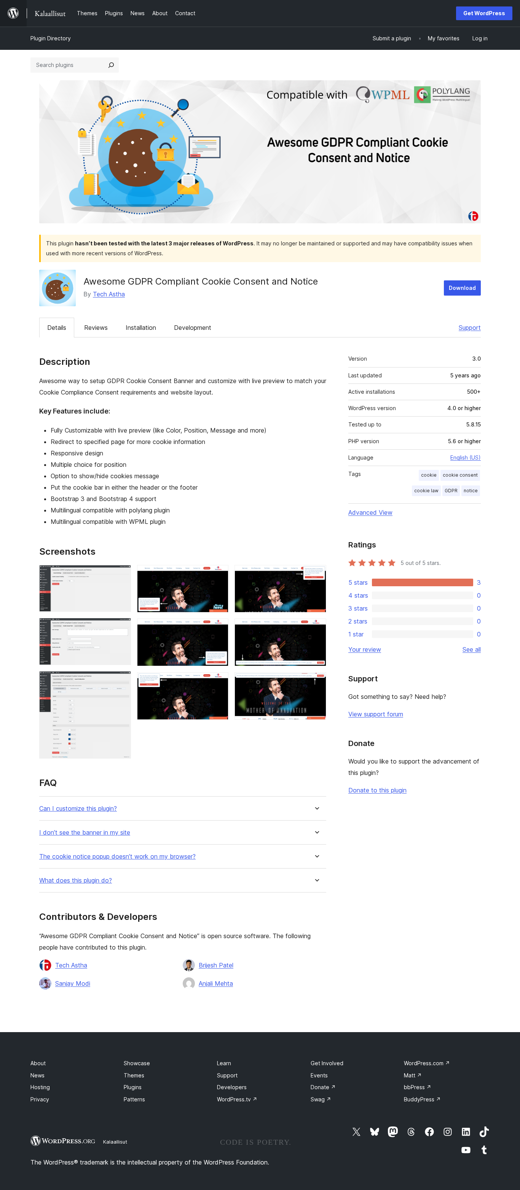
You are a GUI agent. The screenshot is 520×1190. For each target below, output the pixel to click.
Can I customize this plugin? (78, 808)
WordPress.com (427, 1063)
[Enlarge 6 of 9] (218, 682)
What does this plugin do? (75, 880)
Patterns (134, 1099)
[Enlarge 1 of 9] (120, 575)
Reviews (96, 327)
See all (472, 649)
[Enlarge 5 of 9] (218, 629)
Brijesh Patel (216, 965)
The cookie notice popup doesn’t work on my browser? (117, 856)
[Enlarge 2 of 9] (120, 628)
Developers (232, 1087)
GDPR (451, 490)
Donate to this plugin (377, 790)
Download (462, 288)
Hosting (40, 1087)
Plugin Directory (50, 38)
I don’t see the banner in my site (84, 832)
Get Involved (327, 1063)
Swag (321, 1099)
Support (470, 327)
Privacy (39, 1099)
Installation (141, 327)
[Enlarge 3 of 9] (120, 681)
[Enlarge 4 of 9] (218, 575)
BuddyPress (422, 1099)
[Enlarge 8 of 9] (316, 629)
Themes (134, 1075)
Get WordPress (484, 13)
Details (56, 327)
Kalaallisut (115, 1142)
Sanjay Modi (72, 983)
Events (319, 1075)
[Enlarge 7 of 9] (316, 575)
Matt (413, 1075)
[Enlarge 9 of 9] (316, 682)
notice (471, 490)
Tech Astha (109, 294)
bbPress (417, 1087)
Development (192, 327)
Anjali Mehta (216, 983)
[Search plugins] (111, 65)
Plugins (133, 1087)
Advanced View (370, 512)
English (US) (465, 457)
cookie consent (460, 475)
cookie (429, 475)
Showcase (137, 1063)
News (37, 1075)
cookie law (426, 490)
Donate (323, 1087)
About (38, 1063)
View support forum (375, 714)
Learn (224, 1063)
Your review (364, 649)
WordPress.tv (237, 1099)
